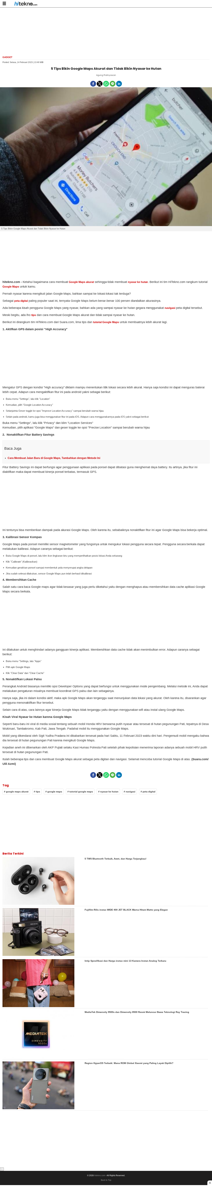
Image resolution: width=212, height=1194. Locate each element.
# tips (37, 791)
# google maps (53, 791)
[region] (106, 31)
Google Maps (10, 286)
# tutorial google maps (80, 791)
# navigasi (129, 791)
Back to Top (106, 1180)
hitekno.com (99, 1175)
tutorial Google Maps (106, 322)
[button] (4, 3)
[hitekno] (25, 4)
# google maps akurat (16, 791)
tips (33, 315)
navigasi (170, 308)
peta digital (21, 300)
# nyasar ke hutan (108, 791)
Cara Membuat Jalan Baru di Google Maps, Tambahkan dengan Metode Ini (54, 458)
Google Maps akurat (81, 282)
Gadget (7, 57)
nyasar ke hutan (138, 282)
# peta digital (148, 791)
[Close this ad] (209, 1182)
